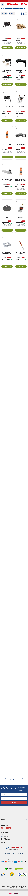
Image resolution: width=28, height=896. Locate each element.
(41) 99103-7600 (5, 836)
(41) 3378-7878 (5, 834)
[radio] (22, 13)
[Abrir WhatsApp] (25, 893)
